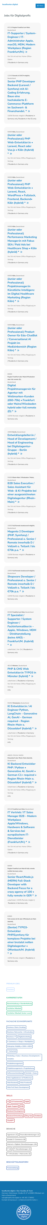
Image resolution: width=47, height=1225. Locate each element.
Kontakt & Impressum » (10, 1200)
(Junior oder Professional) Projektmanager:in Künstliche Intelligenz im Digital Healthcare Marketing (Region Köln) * (21, 290)
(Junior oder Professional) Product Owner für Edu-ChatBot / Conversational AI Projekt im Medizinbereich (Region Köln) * (22, 339)
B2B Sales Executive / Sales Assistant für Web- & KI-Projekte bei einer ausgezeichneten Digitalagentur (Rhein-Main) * (22, 492)
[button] (10, 989)
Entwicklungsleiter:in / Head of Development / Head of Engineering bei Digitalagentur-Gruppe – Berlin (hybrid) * (22, 444)
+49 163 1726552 (27, 1198)
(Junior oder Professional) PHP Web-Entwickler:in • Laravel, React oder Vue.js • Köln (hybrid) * (21, 144)
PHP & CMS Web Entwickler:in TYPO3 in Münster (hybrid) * (22, 672)
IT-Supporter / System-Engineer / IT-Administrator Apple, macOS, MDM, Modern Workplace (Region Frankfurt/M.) (22, 42)
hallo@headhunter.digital (11, 1198)
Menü (41, 6)
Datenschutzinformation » (29, 1200)
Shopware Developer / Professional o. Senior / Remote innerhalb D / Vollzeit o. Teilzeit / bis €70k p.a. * (22, 584)
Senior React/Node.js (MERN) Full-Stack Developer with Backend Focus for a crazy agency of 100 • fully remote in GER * (21, 886)
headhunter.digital (10, 4)
